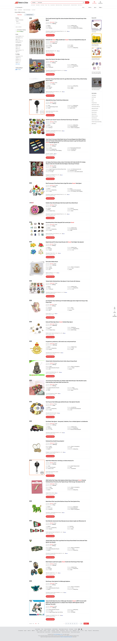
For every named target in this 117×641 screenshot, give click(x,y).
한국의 (67, 630)
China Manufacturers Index (56, 631)
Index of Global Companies (75, 631)
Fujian (18, 62)
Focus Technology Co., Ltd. (58, 634)
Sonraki (85, 623)
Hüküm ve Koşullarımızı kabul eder (66, 636)
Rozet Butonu (94, 117)
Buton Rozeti (94, 112)
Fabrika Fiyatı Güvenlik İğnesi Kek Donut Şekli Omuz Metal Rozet (62, 203)
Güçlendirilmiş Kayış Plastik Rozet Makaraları (57, 100)
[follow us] (81, 629)
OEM (18, 48)
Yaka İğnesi (94, 95)
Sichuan (18, 60)
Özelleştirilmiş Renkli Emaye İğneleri (55, 441)
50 (38, 623)
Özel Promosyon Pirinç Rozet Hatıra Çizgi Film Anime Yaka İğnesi (63, 183)
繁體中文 (33, 630)
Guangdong (19, 56)
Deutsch (49, 630)
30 (35, 623)
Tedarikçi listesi (29, 14)
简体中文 (29, 630)
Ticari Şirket (19, 37)
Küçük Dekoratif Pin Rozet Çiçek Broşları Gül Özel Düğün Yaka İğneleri (65, 242)
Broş (92, 100)
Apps (95, 7)
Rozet (93, 99)
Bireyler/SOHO (19, 41)
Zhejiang (18, 59)
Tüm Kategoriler (19, 7)
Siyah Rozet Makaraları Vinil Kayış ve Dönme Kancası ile (60, 460)
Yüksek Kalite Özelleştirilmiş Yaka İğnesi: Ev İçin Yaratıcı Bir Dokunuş (63, 281)
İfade (42, 629)
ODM (18, 46)
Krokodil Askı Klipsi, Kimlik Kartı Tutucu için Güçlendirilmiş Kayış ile (66, 39)
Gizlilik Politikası (55, 629)
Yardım (89, 7)
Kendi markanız (20, 50)
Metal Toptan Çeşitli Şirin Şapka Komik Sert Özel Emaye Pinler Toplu (64, 561)
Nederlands (74, 630)
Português (53, 630)
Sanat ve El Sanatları (19, 19)
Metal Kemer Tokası (95, 104)
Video (31, 18)
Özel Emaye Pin (95, 110)
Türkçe (86, 630)
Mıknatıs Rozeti (95, 116)
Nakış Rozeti (94, 114)
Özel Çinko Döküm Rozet (52, 261)
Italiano (57, 630)
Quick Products (47, 631)
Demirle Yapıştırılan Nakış (96, 121)
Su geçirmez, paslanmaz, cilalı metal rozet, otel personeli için (61, 341)
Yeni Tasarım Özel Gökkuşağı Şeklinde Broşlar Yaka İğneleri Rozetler (63, 402)
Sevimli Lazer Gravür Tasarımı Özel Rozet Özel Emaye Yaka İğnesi (62, 119)
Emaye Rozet (94, 102)
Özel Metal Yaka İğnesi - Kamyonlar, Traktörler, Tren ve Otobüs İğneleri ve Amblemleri (67, 421)
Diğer (18, 39)
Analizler (75, 629)
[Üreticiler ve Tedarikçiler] (21, 2)
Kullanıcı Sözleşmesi (47, 629)
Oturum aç (100, 3)
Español (45, 630)
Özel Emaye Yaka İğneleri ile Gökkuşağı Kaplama (58, 581)
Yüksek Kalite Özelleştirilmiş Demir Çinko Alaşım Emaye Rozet (61, 361)
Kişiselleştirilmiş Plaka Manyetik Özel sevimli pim (60, 222)
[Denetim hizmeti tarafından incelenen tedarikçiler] (21, 29)
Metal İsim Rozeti (95, 108)
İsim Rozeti (94, 97)
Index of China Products (66, 631)
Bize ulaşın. (19, 69)
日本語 (37, 630)
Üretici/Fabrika (20, 36)
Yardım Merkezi (37, 629)
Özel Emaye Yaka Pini (96, 106)
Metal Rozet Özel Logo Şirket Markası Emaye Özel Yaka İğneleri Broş (63, 501)
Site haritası (71, 629)
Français (41, 630)
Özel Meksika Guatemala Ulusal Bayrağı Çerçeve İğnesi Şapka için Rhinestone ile (66, 521)
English (25, 630)
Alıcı (83, 7)
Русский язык (62, 630)
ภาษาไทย (81, 630)
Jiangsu (18, 57)
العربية (70, 630)
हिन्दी (78, 630)
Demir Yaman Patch (95, 119)
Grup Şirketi (18, 42)
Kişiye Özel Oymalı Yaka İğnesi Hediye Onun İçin (57, 59)
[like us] (79, 629)
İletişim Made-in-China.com (63, 629)
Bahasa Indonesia (96, 630)
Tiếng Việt (90, 630)
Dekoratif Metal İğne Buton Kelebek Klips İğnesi (59, 322)
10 (33, 623)
